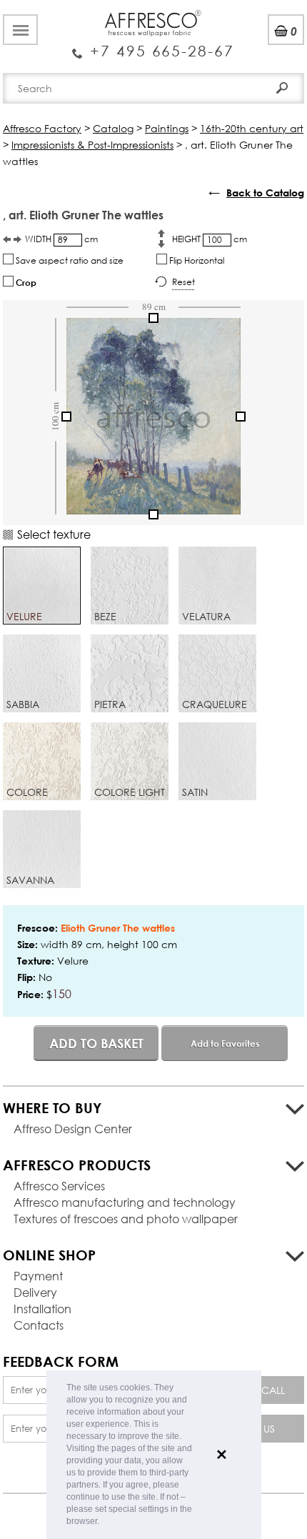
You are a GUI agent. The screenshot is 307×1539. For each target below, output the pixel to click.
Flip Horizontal (195, 260)
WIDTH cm (61, 239)
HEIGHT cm (209, 239)
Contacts (39, 1325)
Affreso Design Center (73, 1128)
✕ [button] (222, 1455)
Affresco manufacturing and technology (125, 1202)
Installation (42, 1308)
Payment (38, 1275)
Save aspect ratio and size (69, 260)
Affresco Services (59, 1185)
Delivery (35, 1292)
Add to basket (96, 1043)
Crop (25, 282)
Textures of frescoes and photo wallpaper (126, 1218)
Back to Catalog (265, 192)
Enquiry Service (153, 45)
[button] (103, 1522)
